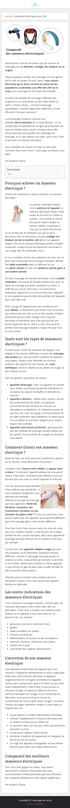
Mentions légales (35, 803)
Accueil (8, 16)
